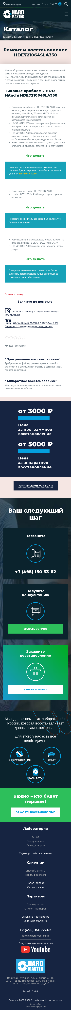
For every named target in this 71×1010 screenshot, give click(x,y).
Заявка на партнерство (35, 916)
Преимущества (36, 904)
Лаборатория (35, 829)
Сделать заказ (35, 887)
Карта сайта (35, 1004)
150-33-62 (44, 4)
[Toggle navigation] (66, 14)
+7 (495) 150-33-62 (35, 571)
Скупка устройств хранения (35, 853)
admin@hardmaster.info (36, 935)
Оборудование (35, 841)
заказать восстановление (35, 812)
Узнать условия (35, 689)
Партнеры (35, 896)
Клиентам (36, 862)
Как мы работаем (35, 875)
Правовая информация (36, 1007)
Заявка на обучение (36, 921)
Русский (26, 991)
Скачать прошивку (14, 294)
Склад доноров (35, 845)
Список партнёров (35, 908)
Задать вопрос (35, 628)
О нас (35, 837)
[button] (60, 4)
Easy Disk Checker (28, 173)
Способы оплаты (35, 870)
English (35, 991)
